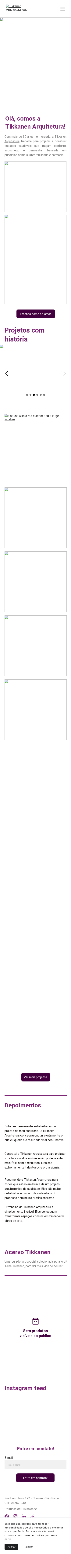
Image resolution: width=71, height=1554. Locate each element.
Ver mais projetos (35, 1077)
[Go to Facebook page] (7, 1516)
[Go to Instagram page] (15, 1516)
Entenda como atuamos (35, 314)
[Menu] (62, 8)
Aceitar (11, 1546)
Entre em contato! (35, 1478)
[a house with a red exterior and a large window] (36, 444)
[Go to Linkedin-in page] (24, 1516)
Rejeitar (28, 1546)
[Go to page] (32, 1516)
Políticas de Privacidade (21, 1509)
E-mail (9, 1458)
